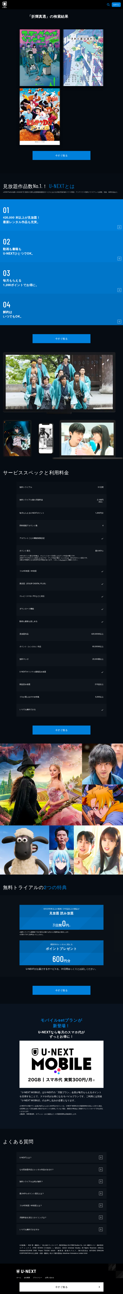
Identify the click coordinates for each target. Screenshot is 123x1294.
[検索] (108, 4)
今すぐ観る (61, 155)
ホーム (18, 1277)
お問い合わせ (49, 1277)
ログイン (116, 5)
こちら (63, 560)
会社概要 (27, 1277)
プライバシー (37, 1277)
